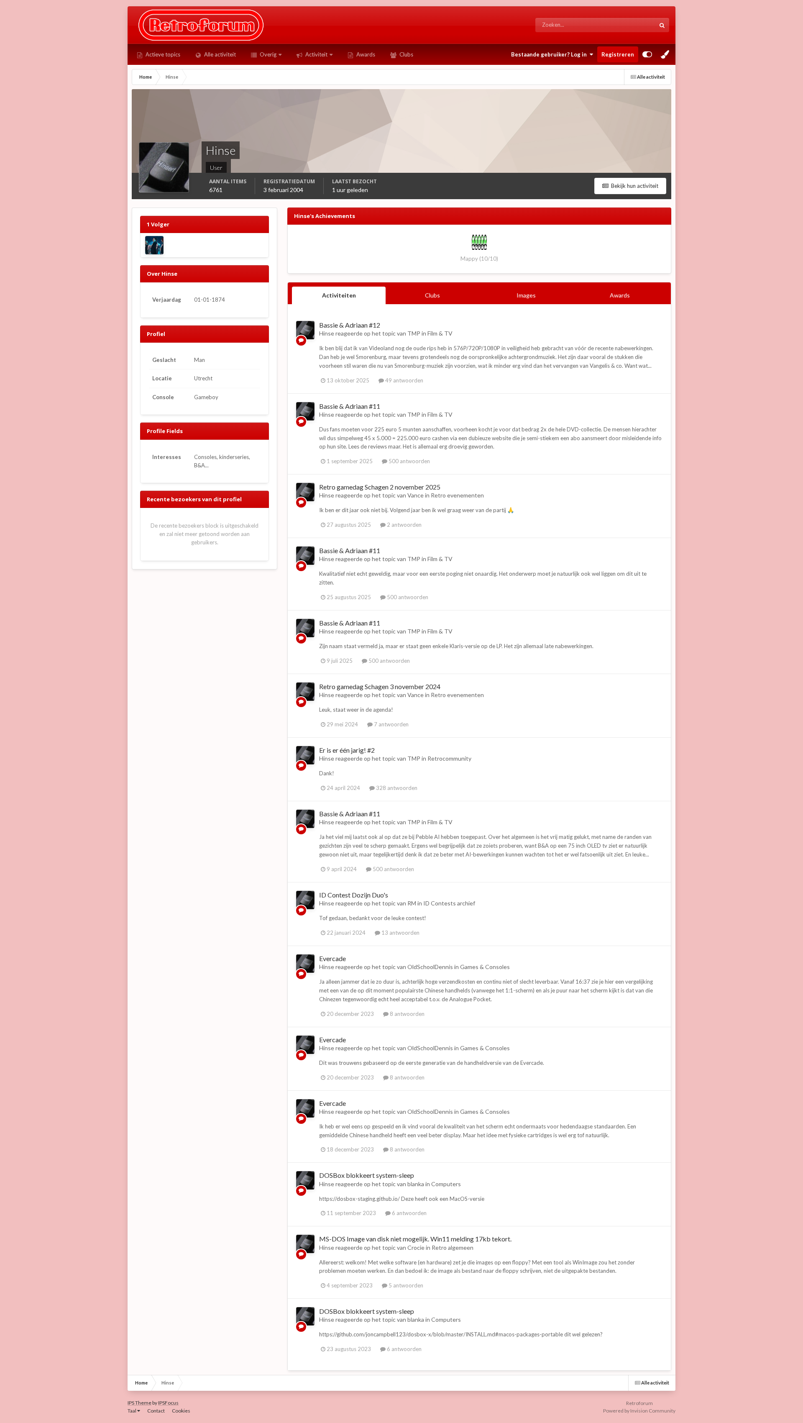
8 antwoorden (407, 1013)
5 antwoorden (405, 1285)
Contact (156, 1411)
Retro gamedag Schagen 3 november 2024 (379, 686)
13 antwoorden (399, 932)
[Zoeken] (662, 25)
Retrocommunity (449, 758)
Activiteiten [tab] (339, 295)
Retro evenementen (457, 495)
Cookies (181, 1411)
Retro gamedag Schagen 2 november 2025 (379, 487)
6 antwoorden (409, 1213)
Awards (365, 54)
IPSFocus (168, 1403)
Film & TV (440, 333)
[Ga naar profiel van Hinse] (305, 330)
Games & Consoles (485, 966)
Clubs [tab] (432, 295)
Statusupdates (628, 25)
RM (411, 903)
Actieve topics (162, 54)
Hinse (326, 333)
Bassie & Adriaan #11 (349, 406)
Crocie (416, 1247)
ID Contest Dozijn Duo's (353, 895)
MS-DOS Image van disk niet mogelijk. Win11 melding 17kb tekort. (415, 1239)
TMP (413, 333)
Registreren (617, 54)
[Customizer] (647, 54)
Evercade (332, 958)
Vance (415, 495)
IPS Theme (139, 1403)
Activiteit (315, 54)
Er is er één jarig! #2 (347, 750)
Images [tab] (526, 295)
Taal (132, 1411)
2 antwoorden (404, 524)
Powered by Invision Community (639, 1411)
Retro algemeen (452, 1247)
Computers (446, 1183)
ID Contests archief (449, 903)
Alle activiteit (219, 54)
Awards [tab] (620, 295)
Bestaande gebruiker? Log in (550, 54)
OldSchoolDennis (430, 966)
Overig (267, 54)
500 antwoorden (408, 461)
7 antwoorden (391, 724)
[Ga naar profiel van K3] (154, 245)
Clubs (405, 54)
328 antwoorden (396, 788)
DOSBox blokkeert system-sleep (366, 1175)
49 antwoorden (403, 380)
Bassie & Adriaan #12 (349, 325)
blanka (415, 1183)
